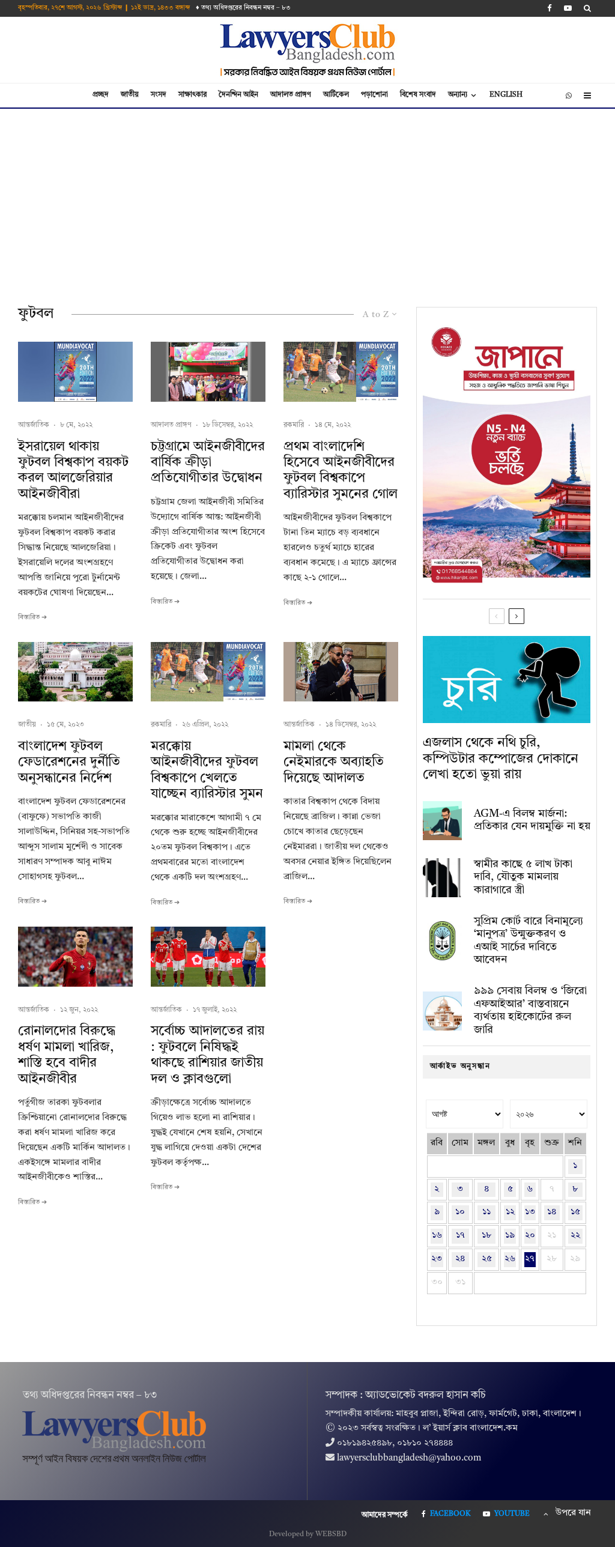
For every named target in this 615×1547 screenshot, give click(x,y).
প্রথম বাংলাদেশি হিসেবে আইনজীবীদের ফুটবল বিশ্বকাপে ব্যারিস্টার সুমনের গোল (340, 470)
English (506, 94)
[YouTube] (568, 8)
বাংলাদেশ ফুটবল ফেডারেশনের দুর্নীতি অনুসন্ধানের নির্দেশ (69, 762)
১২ (510, 1212)
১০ (460, 1212)
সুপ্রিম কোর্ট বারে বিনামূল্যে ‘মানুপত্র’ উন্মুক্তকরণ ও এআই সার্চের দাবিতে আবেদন (528, 941)
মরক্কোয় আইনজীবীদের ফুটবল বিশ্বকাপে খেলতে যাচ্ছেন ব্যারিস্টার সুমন (207, 770)
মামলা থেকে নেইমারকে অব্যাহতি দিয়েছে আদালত (333, 762)
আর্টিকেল (336, 94)
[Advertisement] (307, 199)
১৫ (575, 1212)
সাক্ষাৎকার (192, 94)
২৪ (460, 1259)
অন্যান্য (457, 94)
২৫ (487, 1259)
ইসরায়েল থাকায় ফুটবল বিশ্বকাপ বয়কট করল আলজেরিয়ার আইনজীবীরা (73, 470)
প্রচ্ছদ (100, 94)
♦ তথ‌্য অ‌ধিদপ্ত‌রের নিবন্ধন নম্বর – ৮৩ (243, 8)
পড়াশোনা (374, 94)
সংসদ (158, 94)
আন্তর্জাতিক (33, 425)
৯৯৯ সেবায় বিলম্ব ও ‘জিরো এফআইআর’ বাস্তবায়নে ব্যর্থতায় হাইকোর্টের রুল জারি (530, 1010)
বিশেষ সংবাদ (418, 94)
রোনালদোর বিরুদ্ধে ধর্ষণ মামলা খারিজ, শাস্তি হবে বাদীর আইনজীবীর (66, 1055)
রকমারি (293, 425)
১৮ (486, 1235)
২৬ (509, 1259)
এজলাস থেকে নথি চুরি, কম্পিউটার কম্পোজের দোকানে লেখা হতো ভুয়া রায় (500, 758)
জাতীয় (130, 94)
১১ (486, 1212)
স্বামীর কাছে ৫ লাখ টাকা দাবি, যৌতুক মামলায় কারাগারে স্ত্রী (523, 877)
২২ (575, 1235)
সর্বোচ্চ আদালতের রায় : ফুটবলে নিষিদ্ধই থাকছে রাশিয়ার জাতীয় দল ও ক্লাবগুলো (207, 1055)
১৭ (460, 1235)
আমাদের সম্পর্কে (385, 1515)
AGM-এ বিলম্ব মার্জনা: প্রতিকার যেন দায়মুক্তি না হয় (532, 820)
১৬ (437, 1235)
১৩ (530, 1212)
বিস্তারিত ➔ (32, 617)
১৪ (551, 1212)
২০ (530, 1235)
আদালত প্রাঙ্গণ (290, 94)
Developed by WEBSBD (308, 1534)
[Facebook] (549, 8)
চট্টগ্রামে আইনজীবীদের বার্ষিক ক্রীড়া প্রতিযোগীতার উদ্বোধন (208, 462)
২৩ (436, 1259)
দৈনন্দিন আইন (238, 94)
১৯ (510, 1235)
